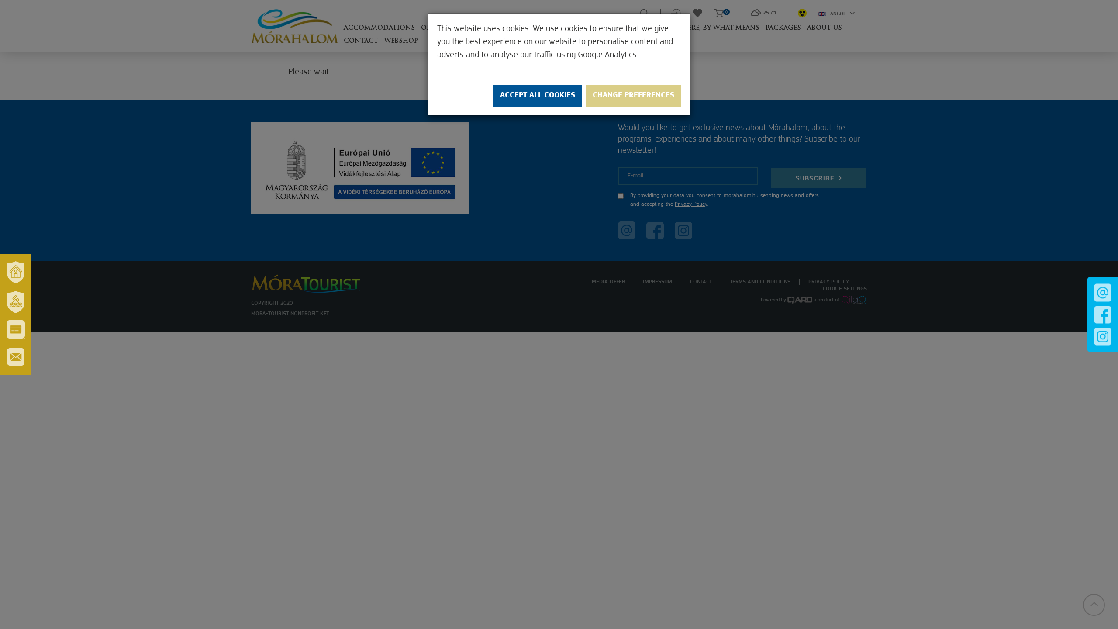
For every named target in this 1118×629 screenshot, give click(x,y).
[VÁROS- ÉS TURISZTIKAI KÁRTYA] (16, 329)
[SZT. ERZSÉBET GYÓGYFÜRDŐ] (16, 301)
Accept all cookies (537, 96)
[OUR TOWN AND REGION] (16, 272)
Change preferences (633, 96)
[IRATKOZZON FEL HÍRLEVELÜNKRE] (16, 357)
